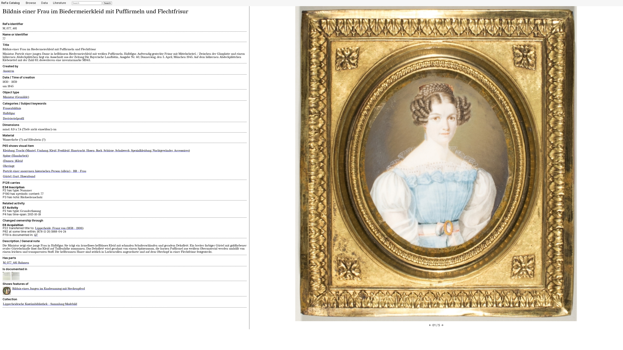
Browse (31, 3)
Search (107, 3)
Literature (59, 3)
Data (44, 3)
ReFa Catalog (10, 3)
